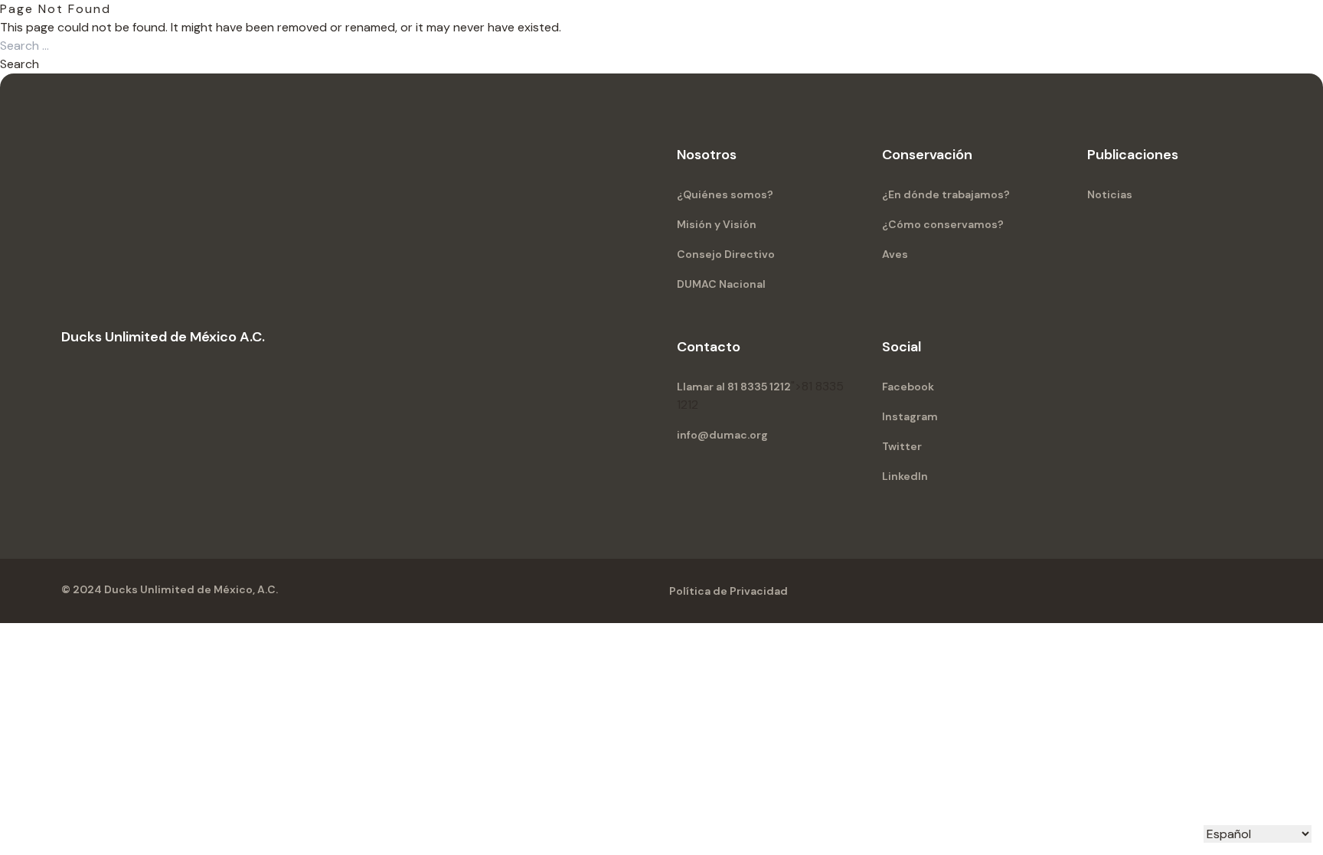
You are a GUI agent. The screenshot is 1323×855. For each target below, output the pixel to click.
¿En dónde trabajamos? (946, 194)
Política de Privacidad (728, 591)
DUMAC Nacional (721, 284)
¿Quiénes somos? (725, 194)
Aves (895, 254)
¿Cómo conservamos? (943, 224)
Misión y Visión (716, 224)
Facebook (908, 386)
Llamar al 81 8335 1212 (734, 386)
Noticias (1109, 194)
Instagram (910, 416)
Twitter (902, 446)
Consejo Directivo (726, 254)
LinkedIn (905, 476)
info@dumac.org (722, 435)
